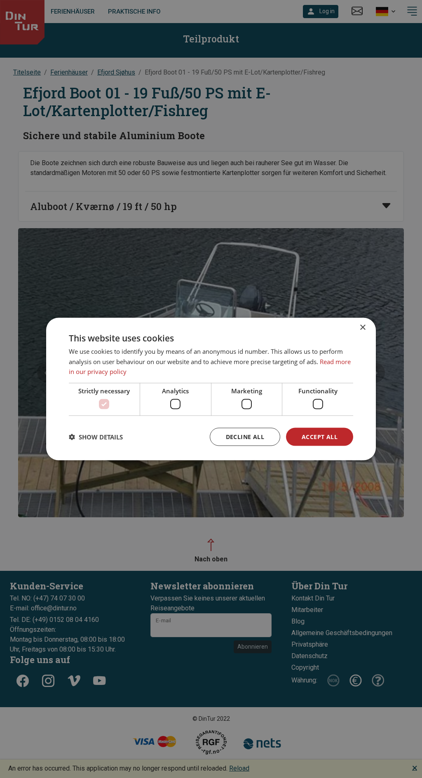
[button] (96, 437)
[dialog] (211, 389)
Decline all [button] (245, 436)
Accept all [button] (320, 436)
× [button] (362, 327)
